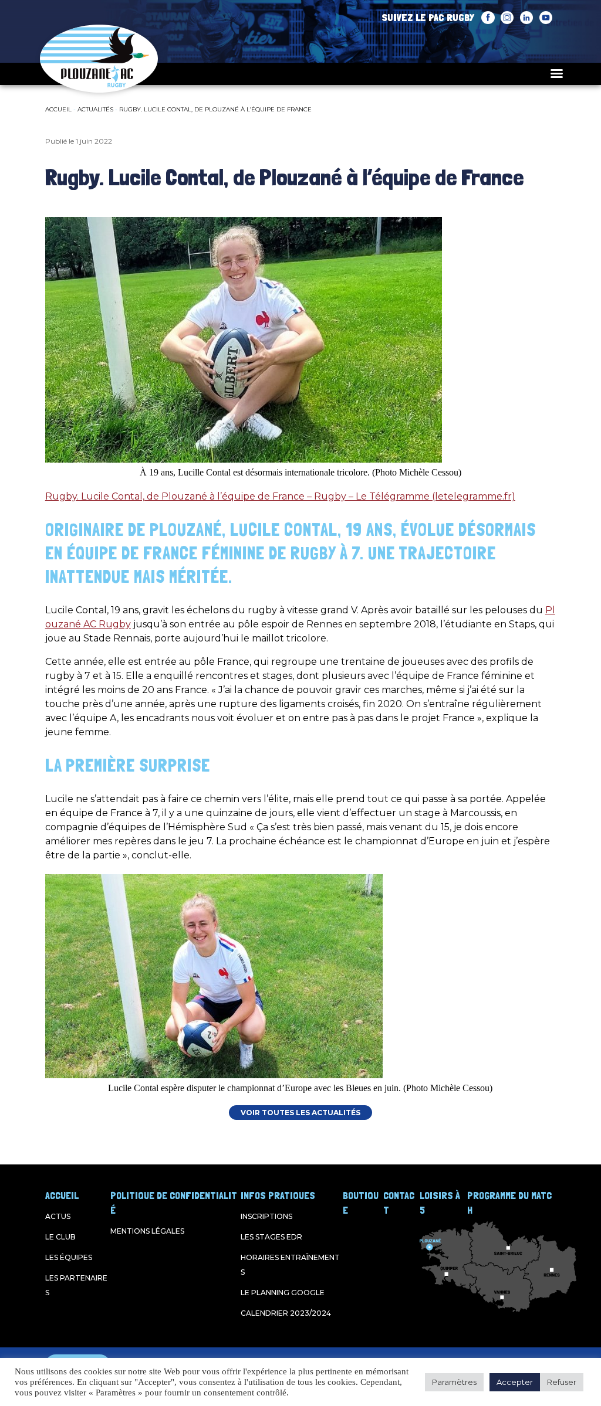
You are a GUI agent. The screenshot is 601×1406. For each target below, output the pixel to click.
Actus (57, 1216)
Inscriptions (266, 1216)
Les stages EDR (271, 1236)
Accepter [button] (515, 1382)
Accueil (58, 109)
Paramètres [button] (454, 1382)
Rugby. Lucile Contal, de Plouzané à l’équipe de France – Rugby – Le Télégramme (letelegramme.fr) (280, 496)
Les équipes (68, 1257)
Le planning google (283, 1292)
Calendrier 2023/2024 (286, 1313)
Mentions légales (147, 1231)
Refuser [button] (561, 1382)
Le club (60, 1236)
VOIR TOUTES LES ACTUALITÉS (300, 1112)
